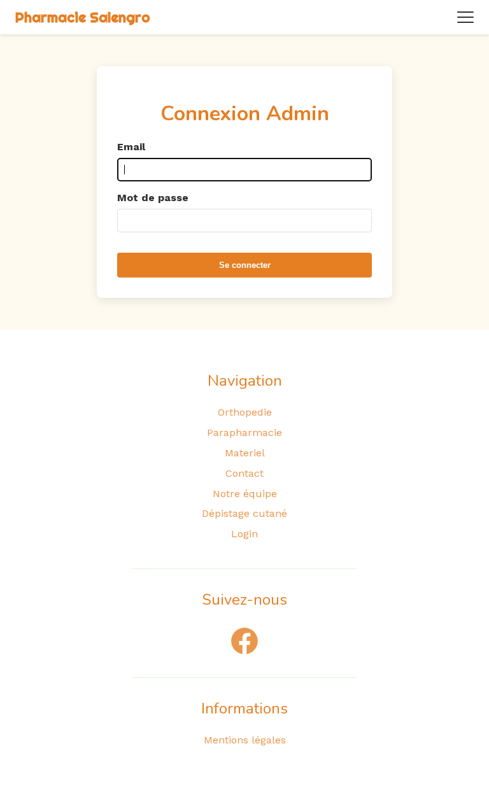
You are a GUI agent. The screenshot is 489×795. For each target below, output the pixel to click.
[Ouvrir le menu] (465, 17)
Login (244, 534)
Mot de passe (152, 198)
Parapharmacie (244, 432)
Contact (244, 473)
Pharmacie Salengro (82, 17)
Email (131, 147)
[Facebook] (244, 641)
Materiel (245, 453)
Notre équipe (245, 494)
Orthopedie (245, 412)
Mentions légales (245, 740)
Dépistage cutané (244, 513)
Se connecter (245, 265)
